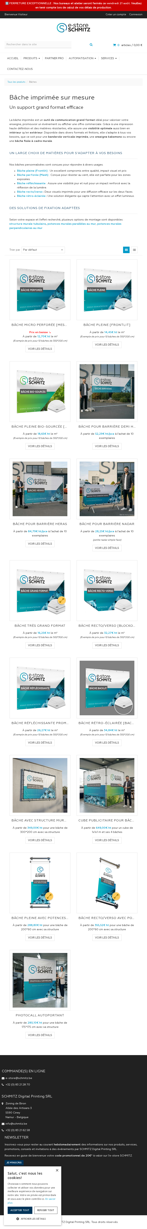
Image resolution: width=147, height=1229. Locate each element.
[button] (32, 1218)
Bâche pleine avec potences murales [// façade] (40, 918)
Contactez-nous (20, 69)
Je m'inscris (14, 1163)
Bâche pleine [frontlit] (107, 325)
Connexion (135, 14)
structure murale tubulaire (27, 224)
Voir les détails (40, 349)
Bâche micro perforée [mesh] (40, 325)
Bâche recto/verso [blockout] (107, 625)
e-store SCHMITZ (120, 1155)
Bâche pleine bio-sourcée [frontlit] (40, 426)
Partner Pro (54, 58)
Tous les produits (16, 82)
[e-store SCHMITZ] (73, 27)
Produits (31, 58)
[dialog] (32, 1195)
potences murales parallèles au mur (71, 224)
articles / (130, 45)
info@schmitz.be (16, 1123)
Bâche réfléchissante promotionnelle (40, 723)
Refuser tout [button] (45, 1210)
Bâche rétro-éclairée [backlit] (107, 723)
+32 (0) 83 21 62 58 (18, 1130)
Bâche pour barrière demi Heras (107, 426)
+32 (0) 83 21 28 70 (18, 1084)
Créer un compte (116, 14)
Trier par (14, 250)
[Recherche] (91, 45)
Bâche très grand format (40, 625)
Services (108, 58)
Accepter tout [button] (20, 1210)
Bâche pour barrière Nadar (107, 524)
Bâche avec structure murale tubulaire (40, 820)
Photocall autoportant (40, 1015)
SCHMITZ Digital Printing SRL (98, 1149)
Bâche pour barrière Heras (40, 524)
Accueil (13, 58)
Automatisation (81, 58)
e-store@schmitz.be (19, 1078)
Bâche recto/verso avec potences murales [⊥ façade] (107, 918)
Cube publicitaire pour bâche (107, 820)
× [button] (57, 1170)
